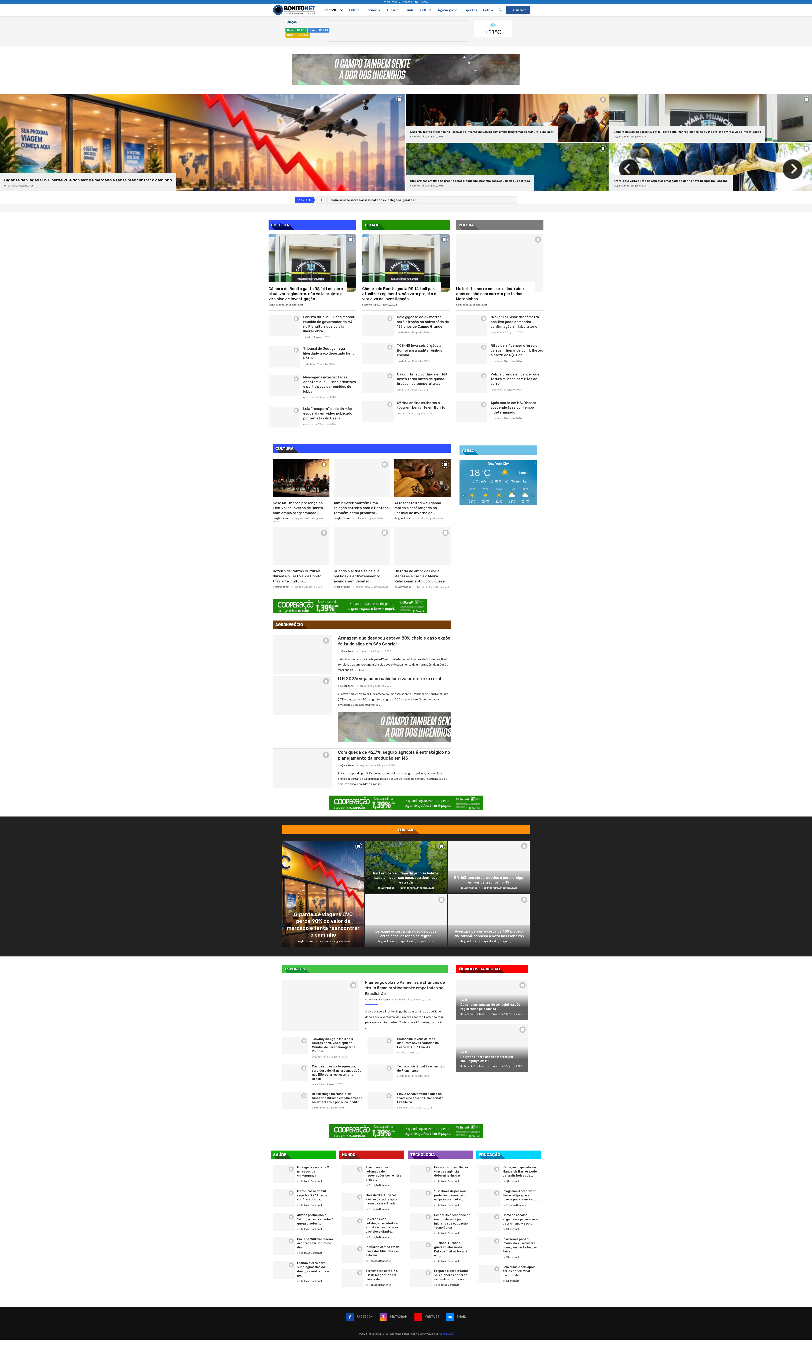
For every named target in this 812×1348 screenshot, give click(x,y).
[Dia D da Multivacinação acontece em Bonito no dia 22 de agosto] (284, 1246)
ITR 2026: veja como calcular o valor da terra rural (389, 678)
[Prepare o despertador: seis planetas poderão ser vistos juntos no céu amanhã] (421, 1277)
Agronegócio (447, 10)
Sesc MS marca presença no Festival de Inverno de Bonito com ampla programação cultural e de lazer (482, 131)
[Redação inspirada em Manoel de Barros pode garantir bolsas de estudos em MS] (490, 1174)
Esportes (470, 10)
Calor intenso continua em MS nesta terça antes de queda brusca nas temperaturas (422, 379)
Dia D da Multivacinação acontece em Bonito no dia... (315, 1243)
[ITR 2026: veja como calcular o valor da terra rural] (302, 695)
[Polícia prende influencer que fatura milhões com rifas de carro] (472, 382)
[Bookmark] (399, 99)
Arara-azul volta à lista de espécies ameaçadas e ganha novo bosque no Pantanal (671, 180)
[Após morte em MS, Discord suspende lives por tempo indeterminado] (472, 411)
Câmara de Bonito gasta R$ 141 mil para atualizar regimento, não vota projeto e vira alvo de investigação (687, 131)
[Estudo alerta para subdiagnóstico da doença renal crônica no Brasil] (284, 1270)
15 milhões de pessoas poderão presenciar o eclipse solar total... (450, 1195)
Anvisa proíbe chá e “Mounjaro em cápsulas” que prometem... (315, 1219)
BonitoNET (330, 10)
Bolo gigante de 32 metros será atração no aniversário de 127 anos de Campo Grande (423, 322)
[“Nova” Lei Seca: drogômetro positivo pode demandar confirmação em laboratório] (472, 325)
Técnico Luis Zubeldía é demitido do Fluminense (421, 1069)
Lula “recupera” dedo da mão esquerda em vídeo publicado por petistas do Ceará (327, 413)
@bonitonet (282, 518)
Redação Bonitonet (379, 999)
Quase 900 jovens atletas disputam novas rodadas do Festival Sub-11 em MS (418, 1043)
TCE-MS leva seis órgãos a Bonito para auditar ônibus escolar (419, 350)
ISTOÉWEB (447, 1333)
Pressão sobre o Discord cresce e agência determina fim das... (452, 1171)
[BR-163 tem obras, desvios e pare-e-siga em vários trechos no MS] (489, 867)
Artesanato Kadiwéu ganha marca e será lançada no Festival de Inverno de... (417, 508)
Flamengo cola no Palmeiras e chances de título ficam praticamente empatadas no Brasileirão (405, 988)
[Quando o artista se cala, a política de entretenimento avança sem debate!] (362, 546)
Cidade (354, 10)
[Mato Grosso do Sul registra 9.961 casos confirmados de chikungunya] (284, 1198)
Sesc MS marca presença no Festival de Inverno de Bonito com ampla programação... (298, 508)
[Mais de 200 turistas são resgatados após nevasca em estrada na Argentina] (352, 1202)
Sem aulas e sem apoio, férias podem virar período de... (519, 1271)
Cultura (425, 10)
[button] (322, 200)
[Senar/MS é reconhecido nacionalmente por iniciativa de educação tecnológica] (421, 1222)
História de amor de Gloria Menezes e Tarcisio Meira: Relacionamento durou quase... (420, 576)
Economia (373, 10)
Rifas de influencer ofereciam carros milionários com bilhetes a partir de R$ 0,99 (517, 350)
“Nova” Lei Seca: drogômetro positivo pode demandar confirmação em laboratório (515, 322)
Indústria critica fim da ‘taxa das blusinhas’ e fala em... (383, 1251)
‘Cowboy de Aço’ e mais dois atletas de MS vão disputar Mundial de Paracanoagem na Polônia (333, 1045)
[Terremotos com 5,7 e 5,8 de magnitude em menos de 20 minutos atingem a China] (352, 1277)
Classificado (518, 10)
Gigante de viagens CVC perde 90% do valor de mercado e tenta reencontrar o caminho (88, 180)
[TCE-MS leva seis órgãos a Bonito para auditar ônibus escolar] (378, 353)
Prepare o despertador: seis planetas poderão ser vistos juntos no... (451, 1275)
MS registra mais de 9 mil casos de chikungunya (313, 1171)
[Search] (500, 10)
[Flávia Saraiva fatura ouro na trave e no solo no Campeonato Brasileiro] (380, 1100)
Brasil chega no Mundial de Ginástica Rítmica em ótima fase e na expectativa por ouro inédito (337, 1098)
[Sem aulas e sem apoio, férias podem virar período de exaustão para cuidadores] (490, 1274)
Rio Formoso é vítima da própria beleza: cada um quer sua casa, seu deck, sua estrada (470, 180)
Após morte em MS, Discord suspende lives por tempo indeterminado (513, 407)
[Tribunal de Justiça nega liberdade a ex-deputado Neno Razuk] (284, 356)
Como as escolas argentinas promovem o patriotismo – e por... (520, 1219)
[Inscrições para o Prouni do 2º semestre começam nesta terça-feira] (490, 1246)
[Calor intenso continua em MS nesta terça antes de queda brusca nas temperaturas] (378, 382)
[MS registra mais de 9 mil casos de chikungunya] (284, 1174)
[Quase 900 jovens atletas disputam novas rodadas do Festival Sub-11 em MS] (380, 1045)
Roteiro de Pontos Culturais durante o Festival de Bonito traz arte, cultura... (297, 576)
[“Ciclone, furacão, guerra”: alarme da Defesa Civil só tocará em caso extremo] (421, 1250)
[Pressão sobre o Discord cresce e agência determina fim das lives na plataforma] (421, 1174)
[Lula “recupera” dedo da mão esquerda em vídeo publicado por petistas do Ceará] (284, 417)
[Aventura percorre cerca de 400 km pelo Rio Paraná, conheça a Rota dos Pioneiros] (489, 920)
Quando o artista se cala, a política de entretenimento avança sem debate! (357, 576)
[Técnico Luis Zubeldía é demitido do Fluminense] (380, 1072)
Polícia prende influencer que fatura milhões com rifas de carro (515, 379)
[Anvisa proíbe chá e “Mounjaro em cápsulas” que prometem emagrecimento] (284, 1222)
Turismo (392, 10)
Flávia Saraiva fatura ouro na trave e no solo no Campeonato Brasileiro (420, 1098)
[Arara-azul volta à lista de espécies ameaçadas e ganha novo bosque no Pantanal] (710, 167)
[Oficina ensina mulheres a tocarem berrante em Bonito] (378, 411)
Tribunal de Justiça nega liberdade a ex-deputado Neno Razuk (329, 353)
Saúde (409, 10)
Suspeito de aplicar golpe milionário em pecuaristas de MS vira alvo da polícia (385, 199)
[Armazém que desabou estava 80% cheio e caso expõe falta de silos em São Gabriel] (302, 654)
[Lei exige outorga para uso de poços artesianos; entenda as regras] (406, 920)
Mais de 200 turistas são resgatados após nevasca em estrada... (382, 1199)
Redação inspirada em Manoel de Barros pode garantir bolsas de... (520, 1171)
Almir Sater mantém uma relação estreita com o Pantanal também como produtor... (362, 508)
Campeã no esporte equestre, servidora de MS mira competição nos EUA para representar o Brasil (336, 1073)
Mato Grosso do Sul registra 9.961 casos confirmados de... (312, 1195)
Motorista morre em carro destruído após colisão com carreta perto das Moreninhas (490, 293)
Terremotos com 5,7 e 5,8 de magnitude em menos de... (382, 1275)
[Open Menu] (535, 10)
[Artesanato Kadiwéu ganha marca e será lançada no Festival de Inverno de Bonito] (422, 478)
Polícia (488, 10)
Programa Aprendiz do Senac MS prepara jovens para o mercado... (521, 1195)
